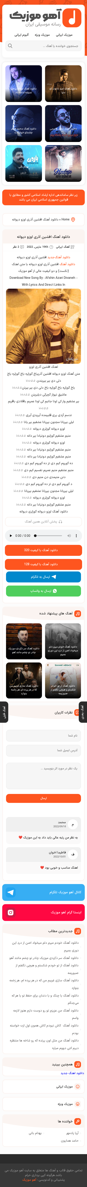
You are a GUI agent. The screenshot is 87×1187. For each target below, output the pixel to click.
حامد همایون (70, 1140)
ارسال (43, 798)
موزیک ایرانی (64, 35)
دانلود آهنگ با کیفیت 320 (41, 550)
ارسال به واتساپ (40, 591)
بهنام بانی (35, 1133)
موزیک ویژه (42, 35)
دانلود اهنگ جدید (72, 1073)
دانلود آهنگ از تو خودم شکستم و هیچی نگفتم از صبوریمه (47, 969)
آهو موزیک (29, 1180)
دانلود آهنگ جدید (59, 257)
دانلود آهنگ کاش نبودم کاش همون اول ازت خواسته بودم (44, 1029)
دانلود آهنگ (67, 264)
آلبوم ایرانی (21, 35)
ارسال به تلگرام (40, 577)
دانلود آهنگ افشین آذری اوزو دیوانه (43, 237)
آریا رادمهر (72, 1133)
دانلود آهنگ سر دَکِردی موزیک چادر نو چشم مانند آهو (44, 958)
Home (66, 219)
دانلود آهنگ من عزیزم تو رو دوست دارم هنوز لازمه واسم (46, 1014)
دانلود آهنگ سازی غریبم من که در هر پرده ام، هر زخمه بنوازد (44, 984)
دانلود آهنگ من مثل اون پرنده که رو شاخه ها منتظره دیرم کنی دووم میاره (44, 1044)
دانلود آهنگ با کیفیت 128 (41, 564)
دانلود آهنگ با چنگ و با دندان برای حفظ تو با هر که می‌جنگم (45, 999)
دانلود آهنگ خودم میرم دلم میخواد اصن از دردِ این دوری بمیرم (45, 947)
